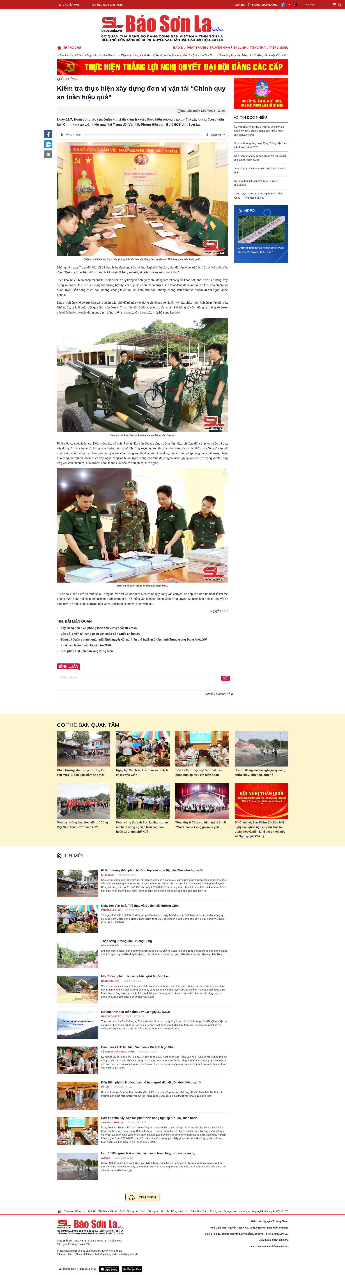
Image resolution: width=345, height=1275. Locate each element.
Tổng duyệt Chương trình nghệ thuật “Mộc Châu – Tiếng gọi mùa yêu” (200, 825)
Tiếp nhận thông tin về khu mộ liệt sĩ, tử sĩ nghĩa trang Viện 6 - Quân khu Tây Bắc (167, 55)
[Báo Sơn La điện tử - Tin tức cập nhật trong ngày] (161, 28)
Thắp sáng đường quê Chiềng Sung (126, 941)
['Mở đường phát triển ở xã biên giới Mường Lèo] (77, 989)
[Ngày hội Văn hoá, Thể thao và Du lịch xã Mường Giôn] (143, 749)
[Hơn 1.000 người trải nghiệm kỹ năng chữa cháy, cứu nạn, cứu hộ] (261, 749)
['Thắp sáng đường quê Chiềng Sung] (77, 954)
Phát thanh (196, 47)
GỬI (226, 678)
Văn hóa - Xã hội (111, 910)
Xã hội (105, 1087)
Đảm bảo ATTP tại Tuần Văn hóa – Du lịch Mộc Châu (138, 1047)
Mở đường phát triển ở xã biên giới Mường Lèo (135, 976)
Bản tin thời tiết (111, 1016)
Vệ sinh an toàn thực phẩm (118, 1051)
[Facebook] (283, 5)
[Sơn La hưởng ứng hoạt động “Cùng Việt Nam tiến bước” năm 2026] (84, 801)
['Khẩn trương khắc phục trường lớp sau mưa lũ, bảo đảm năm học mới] (77, 883)
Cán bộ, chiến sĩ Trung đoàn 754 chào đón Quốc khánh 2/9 (100, 633)
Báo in (178, 47)
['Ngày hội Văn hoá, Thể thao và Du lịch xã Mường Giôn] (77, 919)
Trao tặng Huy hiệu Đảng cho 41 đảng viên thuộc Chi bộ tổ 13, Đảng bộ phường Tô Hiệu (270, 55)
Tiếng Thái (258, 47)
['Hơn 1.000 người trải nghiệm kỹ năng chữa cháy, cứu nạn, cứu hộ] (77, 1166)
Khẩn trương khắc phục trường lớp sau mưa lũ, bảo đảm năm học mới (81, 772)
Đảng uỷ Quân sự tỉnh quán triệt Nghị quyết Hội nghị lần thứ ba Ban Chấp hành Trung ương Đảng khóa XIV (134, 639)
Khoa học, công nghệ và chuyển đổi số (261, 1211)
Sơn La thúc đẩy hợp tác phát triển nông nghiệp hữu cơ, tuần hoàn (199, 772)
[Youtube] (289, 4)
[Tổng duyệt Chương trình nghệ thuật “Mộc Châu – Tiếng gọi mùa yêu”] (202, 801)
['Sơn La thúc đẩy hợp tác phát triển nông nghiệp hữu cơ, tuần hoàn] (77, 1131)
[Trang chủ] (60, 1211)
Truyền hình (220, 47)
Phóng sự (215, 1211)
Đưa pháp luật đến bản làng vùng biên (87, 651)
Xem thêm (147, 1197)
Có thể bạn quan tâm (88, 725)
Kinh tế (91, 1211)
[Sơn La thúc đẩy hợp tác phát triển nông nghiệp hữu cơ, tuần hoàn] (202, 749)
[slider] (141, 135)
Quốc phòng (67, 79)
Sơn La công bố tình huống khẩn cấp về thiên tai (87, 55)
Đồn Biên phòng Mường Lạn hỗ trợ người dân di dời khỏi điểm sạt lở (151, 1082)
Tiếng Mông (279, 47)
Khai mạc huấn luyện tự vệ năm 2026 (86, 645)
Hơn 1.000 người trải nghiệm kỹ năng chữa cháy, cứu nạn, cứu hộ (260, 772)
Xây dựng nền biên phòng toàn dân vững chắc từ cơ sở (99, 628)
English (239, 47)
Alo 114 (105, 1158)
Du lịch (165, 1211)
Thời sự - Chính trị (112, 1122)
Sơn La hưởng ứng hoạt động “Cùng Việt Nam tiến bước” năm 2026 (82, 825)
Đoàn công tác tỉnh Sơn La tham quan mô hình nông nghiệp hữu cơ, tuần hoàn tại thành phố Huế (142, 827)
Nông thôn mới (110, 945)
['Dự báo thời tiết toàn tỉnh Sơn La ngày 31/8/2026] (77, 1025)
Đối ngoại (153, 1211)
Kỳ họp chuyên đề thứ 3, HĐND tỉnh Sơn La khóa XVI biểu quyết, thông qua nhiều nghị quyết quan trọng (259, 130)
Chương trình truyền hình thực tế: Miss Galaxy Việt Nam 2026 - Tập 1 (261, 250)
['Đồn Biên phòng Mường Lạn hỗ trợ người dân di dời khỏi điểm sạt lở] (77, 1095)
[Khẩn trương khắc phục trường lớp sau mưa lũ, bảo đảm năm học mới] (84, 749)
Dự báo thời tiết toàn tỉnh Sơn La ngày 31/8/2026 (136, 1012)
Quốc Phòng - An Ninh (132, 1211)
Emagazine (230, 1211)
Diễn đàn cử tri (199, 1211)
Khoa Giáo (107, 875)
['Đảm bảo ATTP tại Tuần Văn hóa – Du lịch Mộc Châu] (77, 1060)
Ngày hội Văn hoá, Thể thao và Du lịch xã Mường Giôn (142, 772)
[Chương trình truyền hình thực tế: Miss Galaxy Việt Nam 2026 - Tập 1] (262, 229)
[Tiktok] (296, 5)
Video (249, 211)
